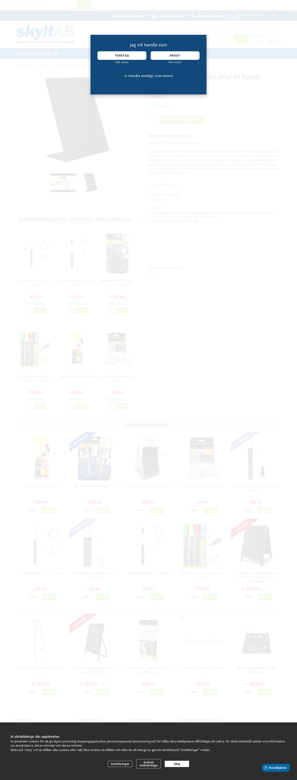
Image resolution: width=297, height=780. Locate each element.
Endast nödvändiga (148, 763)
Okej (177, 764)
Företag (122, 55)
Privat (175, 55)
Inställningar (120, 764)
